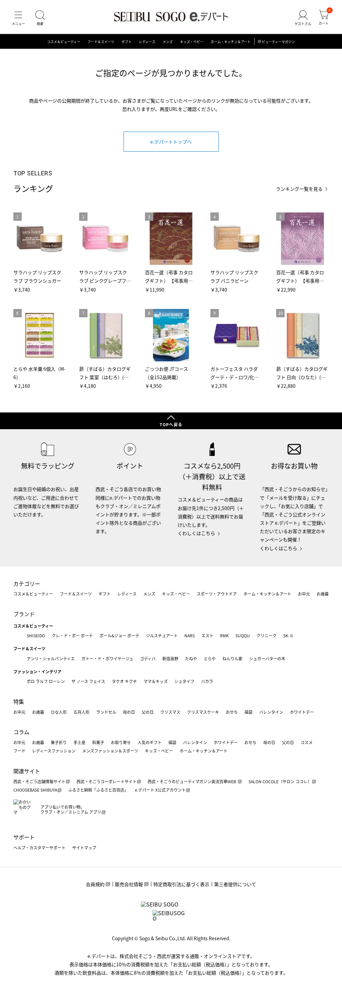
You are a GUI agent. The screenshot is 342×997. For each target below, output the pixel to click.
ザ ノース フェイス (88, 681)
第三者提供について (235, 884)
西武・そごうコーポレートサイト (106, 781)
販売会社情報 (129, 884)
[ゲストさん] (303, 18)
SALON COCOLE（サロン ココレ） (280, 781)
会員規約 (95, 884)
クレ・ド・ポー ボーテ (72, 635)
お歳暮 (323, 594)
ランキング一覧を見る (299, 189)
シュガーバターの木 (267, 658)
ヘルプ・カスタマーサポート (39, 847)
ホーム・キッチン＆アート (230, 41)
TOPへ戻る (171, 424)
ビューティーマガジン (278, 41)
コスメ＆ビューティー (63, 41)
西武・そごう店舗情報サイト (39, 781)
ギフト (127, 41)
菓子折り (59, 742)
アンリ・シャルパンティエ (51, 658)
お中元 (304, 594)
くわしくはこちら (196, 533)
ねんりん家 (232, 658)
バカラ (207, 681)
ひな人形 (59, 712)
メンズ (168, 41)
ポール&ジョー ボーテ (119, 635)
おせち (232, 712)
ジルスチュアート (162, 635)
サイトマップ (84, 847)
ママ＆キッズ (156, 681)
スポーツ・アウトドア (217, 594)
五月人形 (81, 712)
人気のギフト (150, 742)
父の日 (148, 712)
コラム (21, 732)
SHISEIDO (36, 635)
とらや (210, 658)
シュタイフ (184, 681)
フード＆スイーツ (101, 41)
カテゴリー (26, 583)
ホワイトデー (302, 712)
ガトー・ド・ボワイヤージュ (107, 658)
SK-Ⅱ (288, 635)
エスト (207, 635)
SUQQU (242, 635)
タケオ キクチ (124, 681)
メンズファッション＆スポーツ (110, 751)
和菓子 (98, 742)
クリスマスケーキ (203, 712)
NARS (189, 635)
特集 (18, 701)
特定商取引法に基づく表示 (181, 884)
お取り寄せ (121, 742)
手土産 (79, 742)
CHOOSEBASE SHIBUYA (35, 790)
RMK (224, 635)
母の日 (129, 712)
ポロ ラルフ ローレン (46, 681)
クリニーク (266, 635)
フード (19, 751)
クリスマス (170, 712)
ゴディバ (148, 658)
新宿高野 (170, 658)
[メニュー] (18, 18)
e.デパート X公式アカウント (160, 790)
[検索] (40, 18)
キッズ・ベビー (191, 41)
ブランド (24, 614)
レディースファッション (53, 751)
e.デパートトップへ (171, 141)
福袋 (248, 712)
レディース (147, 41)
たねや (191, 658)
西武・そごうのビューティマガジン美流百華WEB (192, 781)
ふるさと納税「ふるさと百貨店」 (98, 790)
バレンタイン (271, 712)
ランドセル (106, 712)
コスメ (307, 742)
